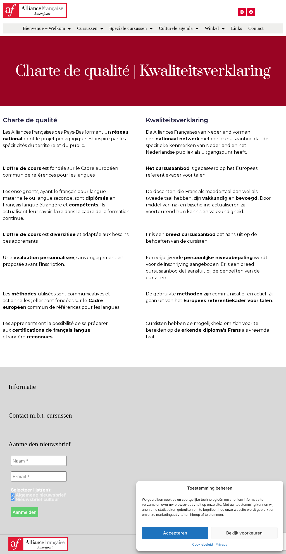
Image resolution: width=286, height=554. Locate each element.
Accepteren (175, 533)
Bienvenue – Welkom (44, 28)
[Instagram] (242, 12)
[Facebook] (251, 12)
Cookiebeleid (202, 544)
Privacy (222, 544)
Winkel (212, 28)
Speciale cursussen (128, 28)
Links (236, 28)
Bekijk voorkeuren (244, 533)
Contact (256, 28)
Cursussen (87, 28)
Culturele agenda (176, 28)
